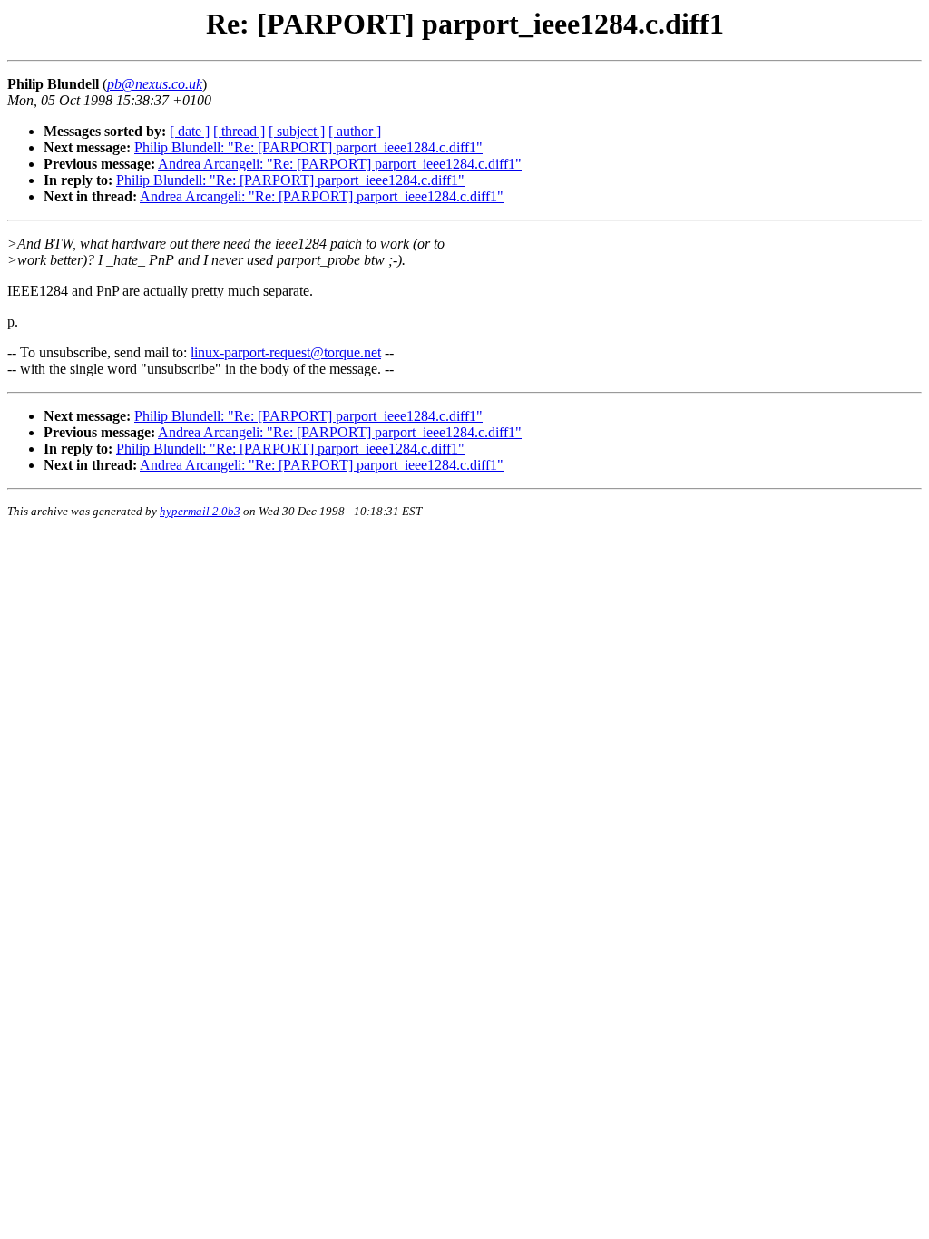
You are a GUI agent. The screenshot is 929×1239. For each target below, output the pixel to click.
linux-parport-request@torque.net (286, 352)
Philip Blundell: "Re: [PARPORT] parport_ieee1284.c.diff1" (308, 147)
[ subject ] (297, 131)
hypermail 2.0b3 (200, 511)
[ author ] (354, 131)
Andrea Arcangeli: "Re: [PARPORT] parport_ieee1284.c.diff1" (340, 163)
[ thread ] (239, 131)
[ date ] (190, 131)
